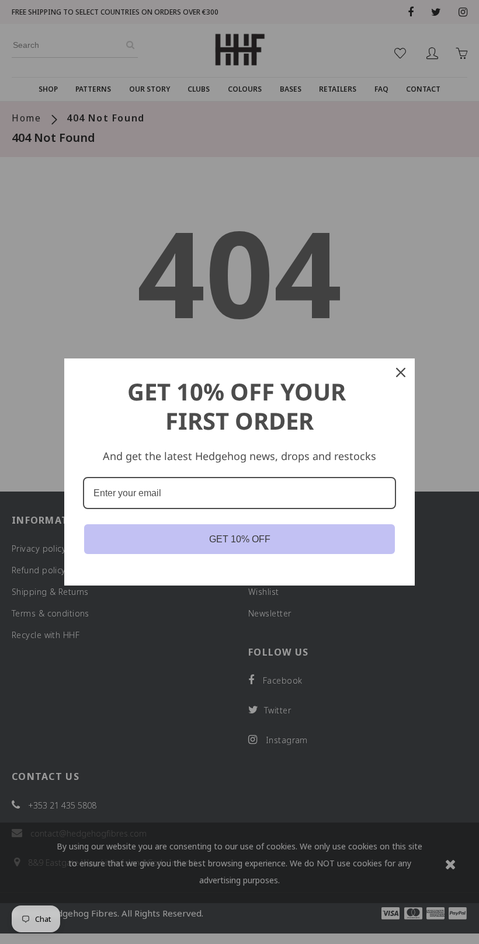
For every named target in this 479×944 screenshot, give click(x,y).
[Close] (401, 372)
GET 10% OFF (239, 539)
